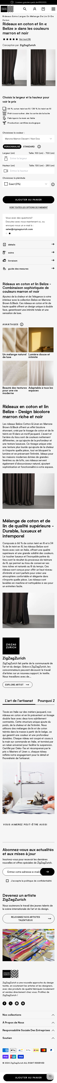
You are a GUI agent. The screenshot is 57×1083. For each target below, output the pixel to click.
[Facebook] (4, 1004)
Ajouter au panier (28, 199)
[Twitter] (11, 1004)
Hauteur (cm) (9, 165)
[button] (43, 9)
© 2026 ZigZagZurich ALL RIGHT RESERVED (23, 1063)
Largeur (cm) (9, 153)
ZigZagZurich (28, 45)
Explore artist (14, 684)
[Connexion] (35, 9)
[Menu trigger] (53, 9)
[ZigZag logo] (7, 9)
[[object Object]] (39, 146)
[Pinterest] (23, 1004)
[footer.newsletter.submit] (47, 872)
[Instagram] (17, 1004)
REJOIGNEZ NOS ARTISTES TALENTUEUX (25, 918)
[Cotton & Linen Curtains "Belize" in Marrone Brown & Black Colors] (14, 67)
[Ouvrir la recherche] (25, 9)
